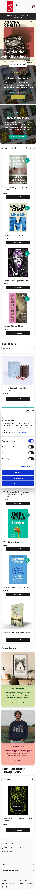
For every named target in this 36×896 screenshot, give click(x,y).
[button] (2, 7)
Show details (25, 466)
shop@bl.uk (8, 851)
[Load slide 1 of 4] (11, 64)
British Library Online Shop (15, 893)
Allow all (18, 472)
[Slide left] (2, 16)
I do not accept (18, 483)
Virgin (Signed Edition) (11, 542)
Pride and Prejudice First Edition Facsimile (15, 389)
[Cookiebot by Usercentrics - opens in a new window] (25, 411)
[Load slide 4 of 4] (20, 64)
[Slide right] (33, 16)
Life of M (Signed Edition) (13, 235)
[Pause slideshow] (25, 64)
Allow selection (18, 478)
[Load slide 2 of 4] (14, 64)
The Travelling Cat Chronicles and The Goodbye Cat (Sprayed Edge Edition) (16, 494)
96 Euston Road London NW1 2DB (14, 848)
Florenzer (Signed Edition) (13, 326)
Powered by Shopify (26, 893)
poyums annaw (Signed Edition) (15, 587)
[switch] (31, 446)
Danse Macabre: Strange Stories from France (17, 820)
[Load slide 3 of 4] (17, 64)
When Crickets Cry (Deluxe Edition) (16, 633)
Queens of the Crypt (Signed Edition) (17, 281)
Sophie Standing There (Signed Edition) (15, 189)
